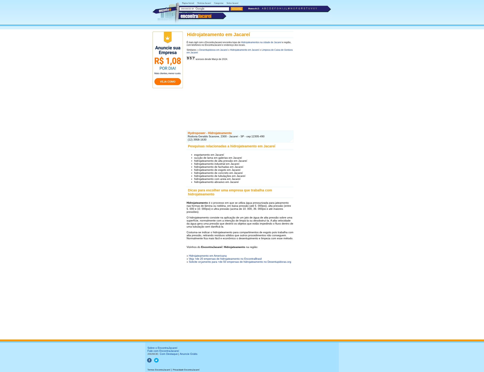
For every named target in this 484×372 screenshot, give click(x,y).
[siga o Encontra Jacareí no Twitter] (156, 361)
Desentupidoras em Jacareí (213, 50)
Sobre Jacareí (232, 3)
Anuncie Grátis (188, 353)
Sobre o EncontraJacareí (162, 347)
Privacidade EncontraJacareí (186, 370)
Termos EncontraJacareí (158, 370)
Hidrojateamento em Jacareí (244, 50)
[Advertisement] (240, 91)
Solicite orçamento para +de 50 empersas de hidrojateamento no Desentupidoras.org (240, 261)
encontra (196, 16)
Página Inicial (188, 3)
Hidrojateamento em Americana (208, 255)
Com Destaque (169, 353)
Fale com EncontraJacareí (163, 350)
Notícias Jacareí (204, 3)
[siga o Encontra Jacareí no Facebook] (149, 361)
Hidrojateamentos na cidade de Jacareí (261, 42)
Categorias (218, 3)
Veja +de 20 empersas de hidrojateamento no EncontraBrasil (225, 258)
